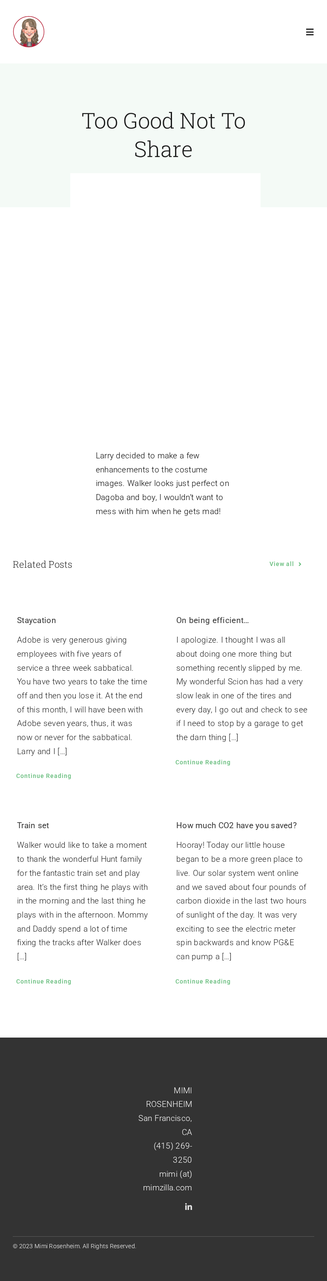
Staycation (36, 620)
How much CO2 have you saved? (236, 825)
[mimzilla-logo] (29, 20)
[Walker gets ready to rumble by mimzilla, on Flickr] (165, 205)
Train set (33, 825)
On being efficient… (212, 620)
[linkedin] (188, 1206)
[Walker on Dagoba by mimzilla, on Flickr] (165, 391)
